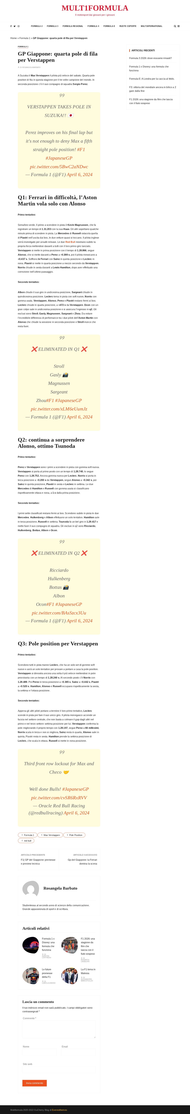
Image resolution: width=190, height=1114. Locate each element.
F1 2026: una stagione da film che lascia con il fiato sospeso (88, 946)
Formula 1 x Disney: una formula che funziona (149, 68)
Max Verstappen (52, 835)
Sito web (27, 1064)
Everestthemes (59, 1110)
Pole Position (75, 835)
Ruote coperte (127, 26)
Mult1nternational (151, 26)
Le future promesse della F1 (47, 973)
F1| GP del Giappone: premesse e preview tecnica (38, 862)
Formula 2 (36, 26)
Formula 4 (93, 26)
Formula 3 (52, 26)
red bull (27, 840)
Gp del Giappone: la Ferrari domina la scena (82, 862)
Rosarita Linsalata (85, 960)
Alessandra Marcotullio (87, 980)
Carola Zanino (49, 983)
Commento (29, 1018)
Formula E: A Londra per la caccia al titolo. (152, 79)
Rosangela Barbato (31, 67)
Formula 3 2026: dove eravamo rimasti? (150, 58)
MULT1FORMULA (95, 8)
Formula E (109, 26)
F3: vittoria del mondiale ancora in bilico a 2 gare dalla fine (152, 89)
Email (65, 1046)
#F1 (81, 149)
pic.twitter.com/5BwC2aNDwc (59, 166)
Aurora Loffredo (46, 956)
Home (13, 38)
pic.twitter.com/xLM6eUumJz (59, 409)
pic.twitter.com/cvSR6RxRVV (59, 797)
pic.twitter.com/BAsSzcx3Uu (59, 612)
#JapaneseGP (59, 158)
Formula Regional (73, 26)
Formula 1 (24, 38)
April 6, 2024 (79, 174)
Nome (26, 1046)
